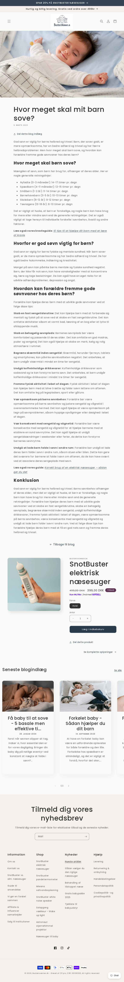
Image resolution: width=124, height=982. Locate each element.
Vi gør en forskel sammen (17, 898)
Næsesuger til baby (47, 936)
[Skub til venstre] (55, 786)
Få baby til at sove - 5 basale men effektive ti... (28, 723)
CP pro (63, 973)
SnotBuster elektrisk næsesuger (42, 865)
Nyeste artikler (73, 861)
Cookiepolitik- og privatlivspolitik (103, 894)
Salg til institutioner (19, 921)
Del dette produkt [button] (83, 642)
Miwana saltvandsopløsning (47, 888)
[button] (9, 21)
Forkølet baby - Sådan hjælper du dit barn (85, 723)
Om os (11, 861)
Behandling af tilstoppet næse (74, 884)
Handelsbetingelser (105, 878)
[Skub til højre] (68, 786)
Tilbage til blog (64, 544)
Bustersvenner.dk (41, 973)
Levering (98, 861)
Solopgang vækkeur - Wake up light (45, 911)
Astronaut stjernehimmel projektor (44, 926)
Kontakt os (14, 868)
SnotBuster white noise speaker (46, 898)
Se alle (118, 670)
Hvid (75, 605)
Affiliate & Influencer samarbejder (15, 911)
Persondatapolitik (103, 885)
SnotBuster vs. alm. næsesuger (17, 877)
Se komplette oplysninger (98, 652)
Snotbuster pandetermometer (47, 877)
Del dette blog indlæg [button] (29, 133)
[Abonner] (85, 836)
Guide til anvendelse (14, 887)
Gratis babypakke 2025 (75, 895)
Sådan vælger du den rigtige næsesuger (75, 872)
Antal (72, 612)
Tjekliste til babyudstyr (71, 906)
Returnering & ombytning (101, 870)
